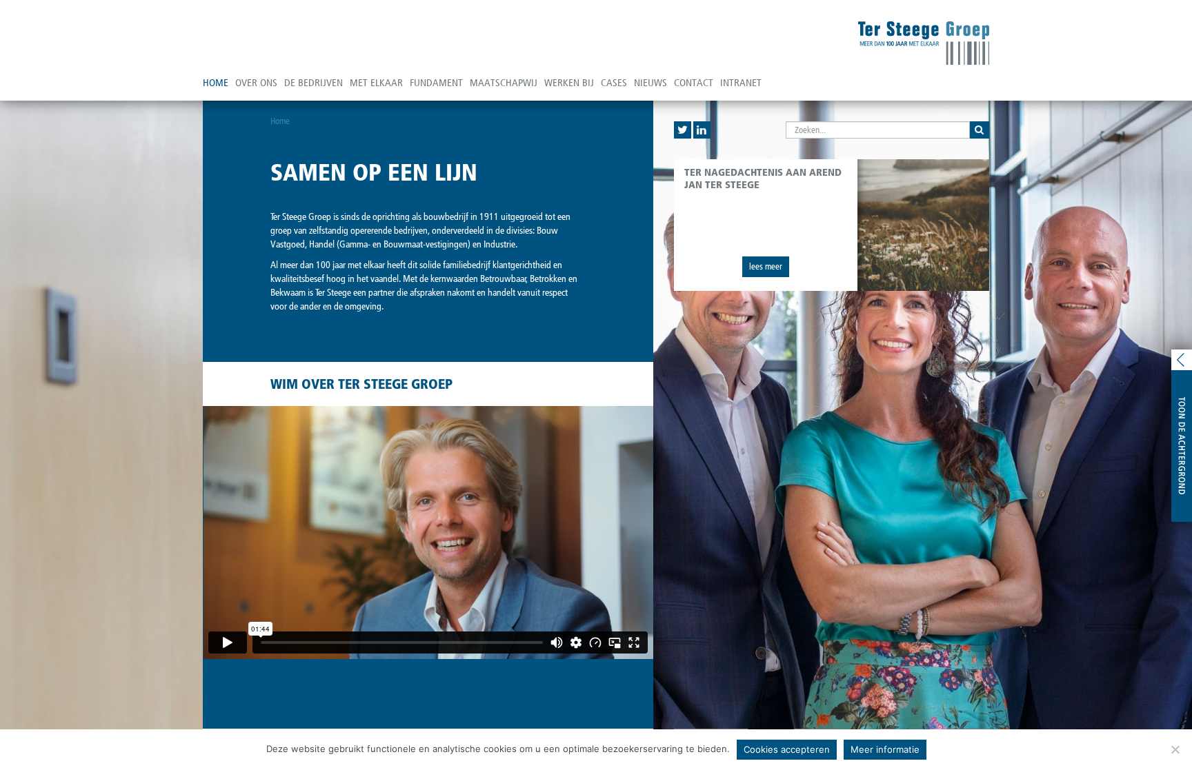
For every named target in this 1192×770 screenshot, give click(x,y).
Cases (614, 83)
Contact (693, 83)
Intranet (741, 83)
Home (215, 83)
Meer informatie (885, 749)
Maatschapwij (503, 83)
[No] (1175, 749)
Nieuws (650, 83)
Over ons (256, 83)
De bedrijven (313, 83)
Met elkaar (376, 83)
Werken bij (569, 83)
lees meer (765, 266)
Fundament (436, 83)
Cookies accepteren (787, 749)
